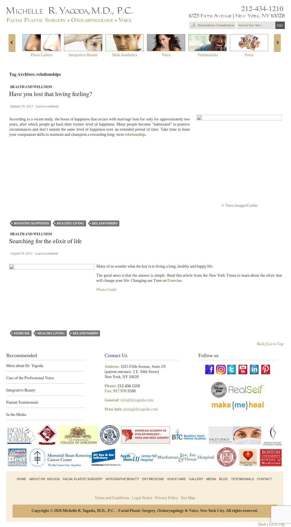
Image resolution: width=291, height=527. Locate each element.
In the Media (16, 414)
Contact (264, 479)
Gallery (196, 479)
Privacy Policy (166, 498)
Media (211, 479)
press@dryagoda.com (141, 409)
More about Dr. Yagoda (24, 365)
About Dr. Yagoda (44, 479)
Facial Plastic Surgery (83, 479)
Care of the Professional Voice (30, 377)
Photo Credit (106, 290)
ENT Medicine (153, 479)
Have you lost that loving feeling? (50, 94)
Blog (223, 479)
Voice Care (176, 479)
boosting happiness (31, 223)
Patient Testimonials (22, 402)
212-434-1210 (262, 8)
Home (21, 479)
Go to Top (275, 344)
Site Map (188, 498)
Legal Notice (142, 498)
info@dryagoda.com (136, 400)
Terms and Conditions (112, 498)
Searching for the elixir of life (45, 241)
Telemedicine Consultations (216, 25)
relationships (104, 223)
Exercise (174, 280)
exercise (22, 333)
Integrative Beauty (21, 390)
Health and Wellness (31, 86)
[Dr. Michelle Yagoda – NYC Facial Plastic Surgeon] (70, 20)
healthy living (70, 223)
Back (261, 344)
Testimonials (242, 479)
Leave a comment (47, 106)
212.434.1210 (129, 386)
